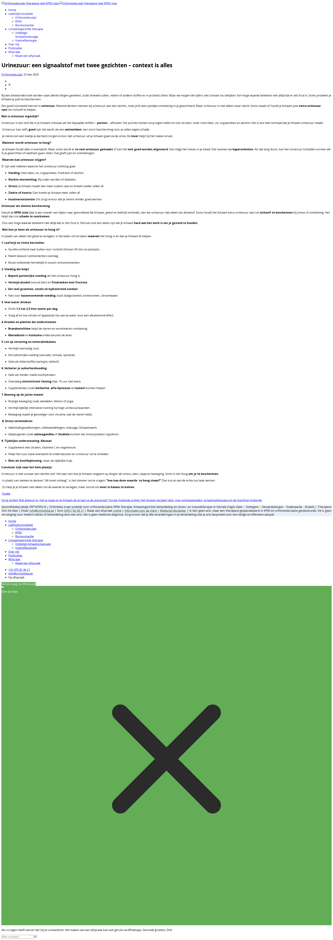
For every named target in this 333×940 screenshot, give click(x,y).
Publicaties (15, 48)
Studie (6, 494)
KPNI (18, 21)
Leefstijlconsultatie (20, 14)
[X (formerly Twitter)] (9, 85)
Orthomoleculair (26, 17)
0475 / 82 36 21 (74, 511)
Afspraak (14, 52)
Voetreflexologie (26, 40)
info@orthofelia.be (41, 511)
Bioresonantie (24, 25)
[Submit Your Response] (35, 936)
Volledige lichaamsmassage (26, 35)
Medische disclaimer (173, 511)
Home (12, 10)
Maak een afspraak (27, 56)
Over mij (13, 44)
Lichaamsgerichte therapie (25, 29)
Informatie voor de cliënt (141, 511)
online (117, 511)
